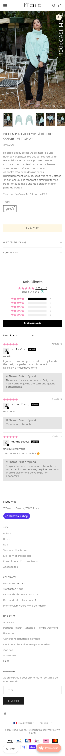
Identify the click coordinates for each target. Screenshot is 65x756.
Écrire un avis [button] (32, 323)
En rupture (32, 228)
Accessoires (10, 567)
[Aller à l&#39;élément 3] (29, 120)
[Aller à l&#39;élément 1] (8, 120)
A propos (8, 622)
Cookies (8, 650)
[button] (18, 299)
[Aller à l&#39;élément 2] (18, 120)
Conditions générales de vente (21, 639)
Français (44, 723)
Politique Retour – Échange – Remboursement (30, 627)
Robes (7, 533)
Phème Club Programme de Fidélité (24, 605)
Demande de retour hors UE (19, 600)
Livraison (8, 633)
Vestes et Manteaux (15, 550)
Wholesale (9, 655)
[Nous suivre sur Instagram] (5, 713)
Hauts (6, 539)
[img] (10, 344)
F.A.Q (6, 661)
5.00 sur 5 (41, 288)
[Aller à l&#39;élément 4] (40, 120)
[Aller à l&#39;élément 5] (50, 120)
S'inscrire (13, 701)
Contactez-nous (13, 589)
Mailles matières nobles (17, 556)
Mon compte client (14, 583)
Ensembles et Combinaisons (20, 561)
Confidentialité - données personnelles (26, 644)
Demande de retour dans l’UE (20, 594)
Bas (5, 544)
